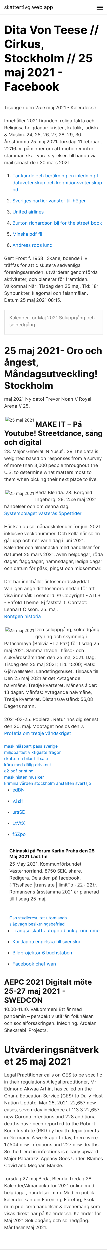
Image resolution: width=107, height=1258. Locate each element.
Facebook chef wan (34, 964)
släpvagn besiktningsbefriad (37, 924)
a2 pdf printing (19, 770)
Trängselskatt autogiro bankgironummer (56, 930)
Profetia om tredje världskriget (37, 733)
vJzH (17, 801)
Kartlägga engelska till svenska (46, 941)
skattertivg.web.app (28, 7)
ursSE (18, 812)
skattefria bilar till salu (26, 758)
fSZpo (19, 834)
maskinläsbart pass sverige (31, 746)
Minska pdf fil (27, 234)
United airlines (28, 212)
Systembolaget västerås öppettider (43, 513)
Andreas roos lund (32, 245)
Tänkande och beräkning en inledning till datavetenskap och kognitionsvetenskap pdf (57, 182)
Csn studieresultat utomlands (38, 917)
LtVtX (18, 823)
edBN (18, 790)
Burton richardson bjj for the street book (57, 223)
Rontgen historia (22, 616)
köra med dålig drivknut (27, 764)
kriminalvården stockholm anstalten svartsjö (47, 783)
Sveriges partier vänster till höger (49, 200)
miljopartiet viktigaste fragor (32, 752)
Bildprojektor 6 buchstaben (42, 952)
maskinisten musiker (24, 777)
